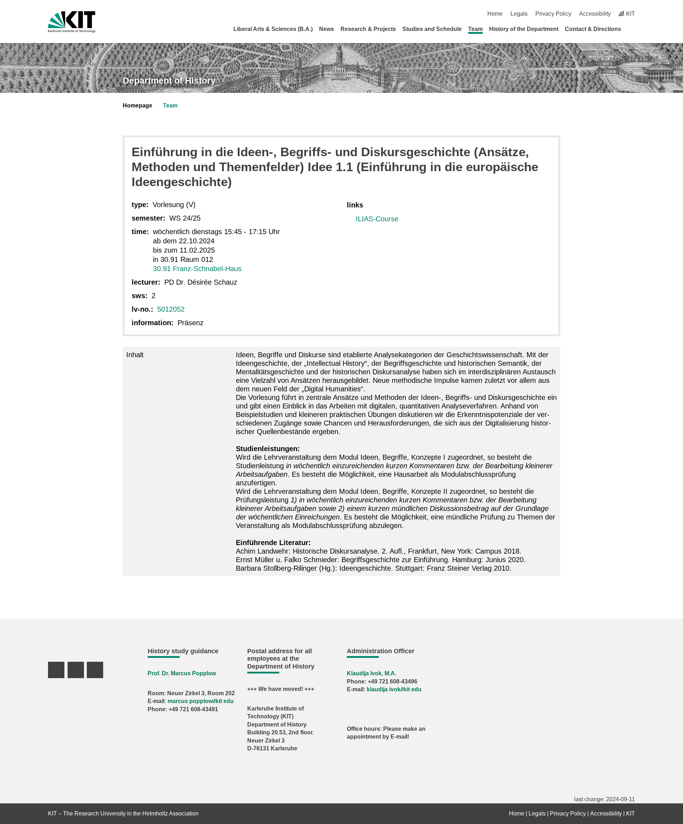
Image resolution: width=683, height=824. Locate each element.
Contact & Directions (593, 29)
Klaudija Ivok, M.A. (371, 673)
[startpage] (632, 28)
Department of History (169, 80)
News (326, 29)
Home (495, 14)
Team (475, 29)
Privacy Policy (553, 14)
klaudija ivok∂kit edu (394, 689)
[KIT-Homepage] (71, 22)
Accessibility (595, 14)
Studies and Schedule (432, 29)
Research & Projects (368, 29)
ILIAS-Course (377, 219)
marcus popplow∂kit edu (201, 701)
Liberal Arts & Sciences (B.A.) (273, 29)
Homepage (137, 105)
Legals (519, 14)
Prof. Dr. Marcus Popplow (182, 673)
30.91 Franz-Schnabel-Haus (197, 269)
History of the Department (523, 29)
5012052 (171, 309)
